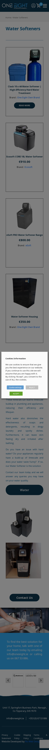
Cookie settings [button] (15, 387)
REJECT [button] (32, 387)
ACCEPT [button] (16, 393)
